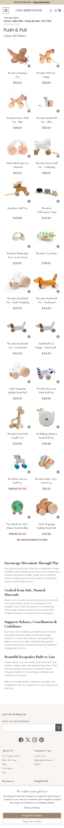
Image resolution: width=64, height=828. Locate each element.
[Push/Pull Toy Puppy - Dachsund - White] (46, 327)
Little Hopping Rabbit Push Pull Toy (17, 392)
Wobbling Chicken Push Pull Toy (46, 435)
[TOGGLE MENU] (6, 10)
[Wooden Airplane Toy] (17, 56)
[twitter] (27, 739)
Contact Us (39, 756)
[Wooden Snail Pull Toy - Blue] (46, 101)
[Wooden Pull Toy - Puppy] (46, 56)
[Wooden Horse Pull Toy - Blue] (17, 101)
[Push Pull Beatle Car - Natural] (17, 146)
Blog (4, 764)
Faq (4, 772)
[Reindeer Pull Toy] (17, 192)
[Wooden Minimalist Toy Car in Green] (17, 237)
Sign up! (58, 727)
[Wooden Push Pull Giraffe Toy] (17, 417)
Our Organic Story (11, 756)
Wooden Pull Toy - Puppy (46, 74)
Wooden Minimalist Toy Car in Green (17, 255)
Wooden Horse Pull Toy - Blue (17, 119)
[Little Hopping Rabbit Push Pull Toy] (17, 372)
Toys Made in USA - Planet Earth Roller (17, 526)
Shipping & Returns (43, 760)
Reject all (32, 821)
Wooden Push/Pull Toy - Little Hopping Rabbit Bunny (17, 302)
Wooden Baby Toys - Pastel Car (46, 480)
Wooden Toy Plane (46, 253)
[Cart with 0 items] (59, 10)
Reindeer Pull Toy (17, 208)
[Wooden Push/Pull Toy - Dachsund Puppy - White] (17, 327)
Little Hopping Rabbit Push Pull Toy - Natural (46, 527)
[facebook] (21, 739)
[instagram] (34, 739)
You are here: (11, 17)
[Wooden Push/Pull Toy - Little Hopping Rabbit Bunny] (17, 282)
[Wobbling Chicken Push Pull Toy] (46, 417)
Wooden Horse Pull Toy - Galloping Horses (46, 166)
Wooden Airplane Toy (18, 74)
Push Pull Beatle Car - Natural (17, 165)
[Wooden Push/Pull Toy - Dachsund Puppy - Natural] (46, 282)
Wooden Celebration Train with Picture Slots (46, 211)
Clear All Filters (15, 36)
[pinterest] (41, 739)
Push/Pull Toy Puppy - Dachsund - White (46, 347)
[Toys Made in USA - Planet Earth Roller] (17, 507)
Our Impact (7, 768)
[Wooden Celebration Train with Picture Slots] (46, 192)
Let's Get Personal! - (32, 2)
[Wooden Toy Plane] (46, 237)
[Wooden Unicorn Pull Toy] (17, 462)
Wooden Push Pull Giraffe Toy (17, 435)
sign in (37, 764)
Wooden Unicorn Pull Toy (17, 480)
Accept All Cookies (32, 815)
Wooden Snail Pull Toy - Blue (46, 119)
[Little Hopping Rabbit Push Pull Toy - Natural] (46, 507)
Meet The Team (9, 760)
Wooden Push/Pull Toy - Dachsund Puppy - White (17, 347)
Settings (32, 807)
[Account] (50, 10)
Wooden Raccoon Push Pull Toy (46, 390)
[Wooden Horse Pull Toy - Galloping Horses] (46, 146)
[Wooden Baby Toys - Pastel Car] (46, 462)
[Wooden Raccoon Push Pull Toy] (46, 372)
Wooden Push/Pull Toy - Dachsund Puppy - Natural (46, 302)
